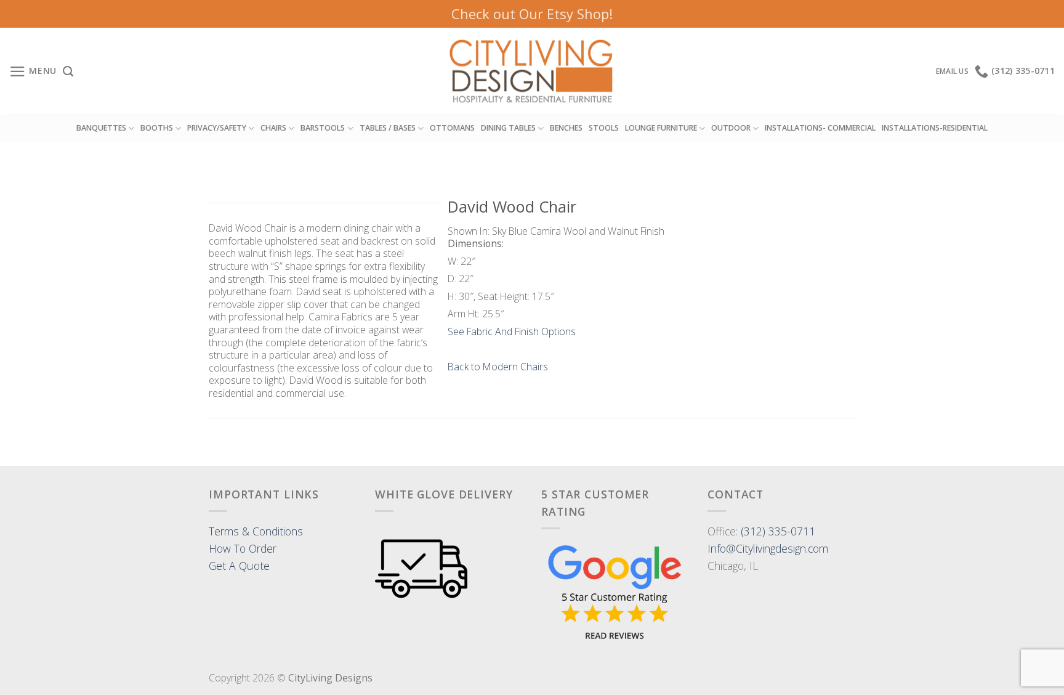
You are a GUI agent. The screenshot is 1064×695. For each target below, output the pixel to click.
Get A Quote (239, 565)
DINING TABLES (508, 128)
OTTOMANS (452, 128)
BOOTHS (156, 128)
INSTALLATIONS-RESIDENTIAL (935, 128)
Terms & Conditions (256, 531)
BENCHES (566, 128)
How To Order (242, 548)
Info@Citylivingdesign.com (767, 548)
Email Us (952, 71)
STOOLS (604, 128)
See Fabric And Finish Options (512, 331)
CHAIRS (273, 128)
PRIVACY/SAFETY (216, 128)
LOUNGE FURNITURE (661, 128)
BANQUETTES (101, 128)
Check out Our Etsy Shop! (532, 13)
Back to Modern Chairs (498, 366)
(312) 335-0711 (778, 531)
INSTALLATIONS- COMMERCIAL (820, 128)
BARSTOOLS (322, 128)
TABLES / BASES (388, 128)
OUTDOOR (731, 128)
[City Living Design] (532, 71)
